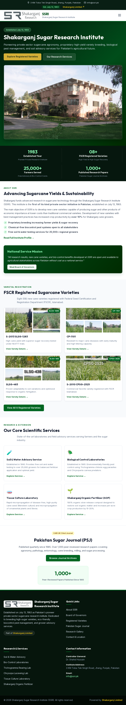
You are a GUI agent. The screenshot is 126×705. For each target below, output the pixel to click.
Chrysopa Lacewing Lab (16, 673)
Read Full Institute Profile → (19, 237)
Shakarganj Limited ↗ (73, 7)
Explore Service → (16, 476)
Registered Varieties (76, 620)
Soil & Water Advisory (15, 657)
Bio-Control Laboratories (16, 662)
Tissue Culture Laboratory (17, 678)
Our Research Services (59, 56)
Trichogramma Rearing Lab (17, 667)
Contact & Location (75, 637)
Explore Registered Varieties (22, 56)
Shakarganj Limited (22, 633)
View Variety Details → (17, 349)
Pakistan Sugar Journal (77, 626)
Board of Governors (76, 615)
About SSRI (71, 609)
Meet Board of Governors (22, 267)
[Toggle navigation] (119, 15)
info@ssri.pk (72, 676)
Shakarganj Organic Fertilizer (18, 684)
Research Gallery (74, 631)
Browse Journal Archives (63, 558)
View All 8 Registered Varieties (24, 407)
